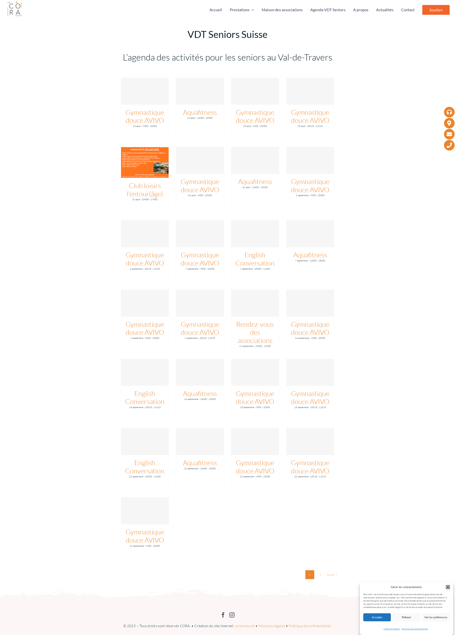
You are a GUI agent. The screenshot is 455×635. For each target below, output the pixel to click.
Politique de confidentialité (415, 629)
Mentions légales (392, 629)
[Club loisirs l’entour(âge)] (145, 162)
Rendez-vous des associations (255, 332)
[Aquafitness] (200, 91)
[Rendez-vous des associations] (255, 303)
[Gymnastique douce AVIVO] (145, 91)
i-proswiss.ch (244, 626)
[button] (448, 587)
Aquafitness (200, 112)
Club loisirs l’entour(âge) (145, 189)
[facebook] (223, 615)
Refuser (406, 617)
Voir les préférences (435, 617)
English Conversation (255, 259)
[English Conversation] (255, 233)
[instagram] (232, 615)
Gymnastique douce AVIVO (145, 116)
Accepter (377, 617)
